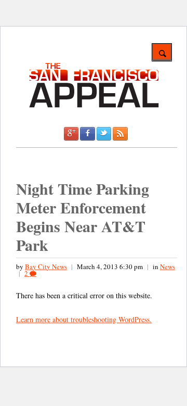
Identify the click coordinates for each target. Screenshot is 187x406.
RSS (120, 134)
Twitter (104, 134)
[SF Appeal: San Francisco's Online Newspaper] (94, 106)
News (167, 266)
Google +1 (71, 134)
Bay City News (46, 266)
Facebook (87, 134)
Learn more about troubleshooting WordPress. (84, 319)
